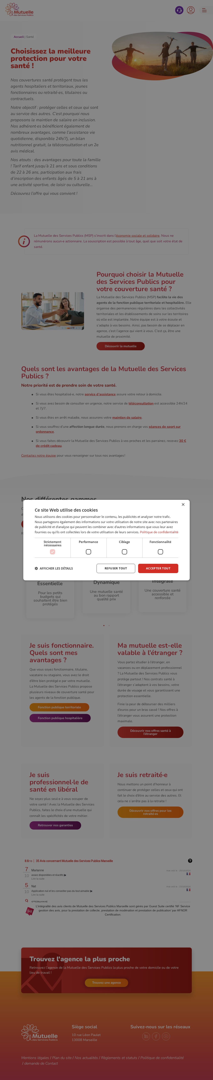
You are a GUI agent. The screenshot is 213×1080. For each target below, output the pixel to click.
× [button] (183, 504)
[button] (54, 568)
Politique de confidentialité (159, 532)
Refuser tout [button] (116, 568)
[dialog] (106, 540)
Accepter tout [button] (158, 568)
